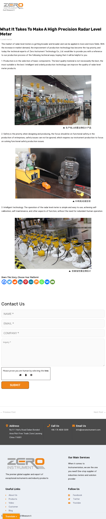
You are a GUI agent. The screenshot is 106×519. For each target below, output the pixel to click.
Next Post (100, 412)
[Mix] (36, 281)
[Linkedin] (20, 281)
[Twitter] (9, 281)
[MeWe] (31, 281)
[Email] (52, 281)
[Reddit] (14, 281)
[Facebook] (4, 281)
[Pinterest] (25, 281)
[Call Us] (48, 425)
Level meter (6, 39)
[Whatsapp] (41, 281)
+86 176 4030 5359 (59, 430)
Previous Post (8, 412)
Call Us (55, 425)
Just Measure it (8, 10)
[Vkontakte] (47, 281)
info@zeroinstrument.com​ (88, 430)
